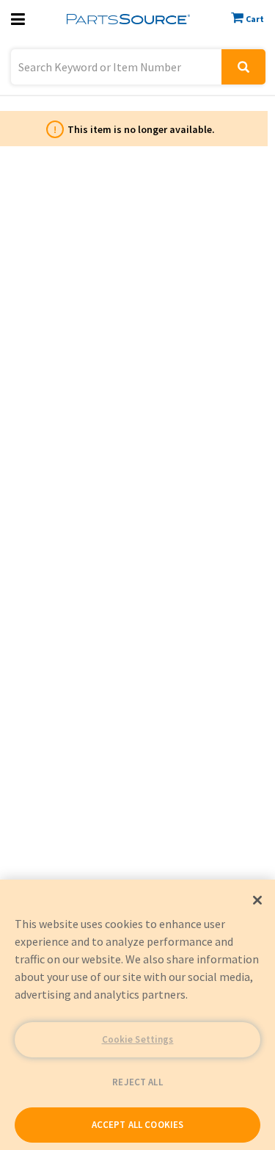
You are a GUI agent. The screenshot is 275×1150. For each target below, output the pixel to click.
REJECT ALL (137, 1082)
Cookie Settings (138, 1039)
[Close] (257, 900)
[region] (137, 1015)
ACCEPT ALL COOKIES (137, 1124)
